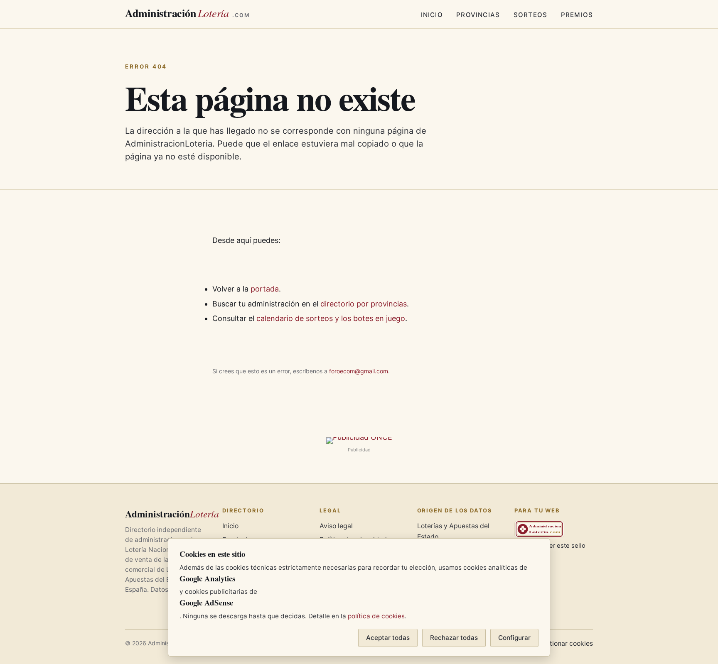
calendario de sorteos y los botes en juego (330, 318)
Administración (187, 12)
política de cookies (376, 616)
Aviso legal (336, 526)
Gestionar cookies (565, 643)
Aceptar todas (388, 638)
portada (265, 288)
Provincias (478, 15)
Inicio (432, 15)
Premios (577, 15)
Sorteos (530, 15)
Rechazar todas (454, 638)
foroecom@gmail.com (358, 371)
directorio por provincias (363, 303)
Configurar (514, 638)
